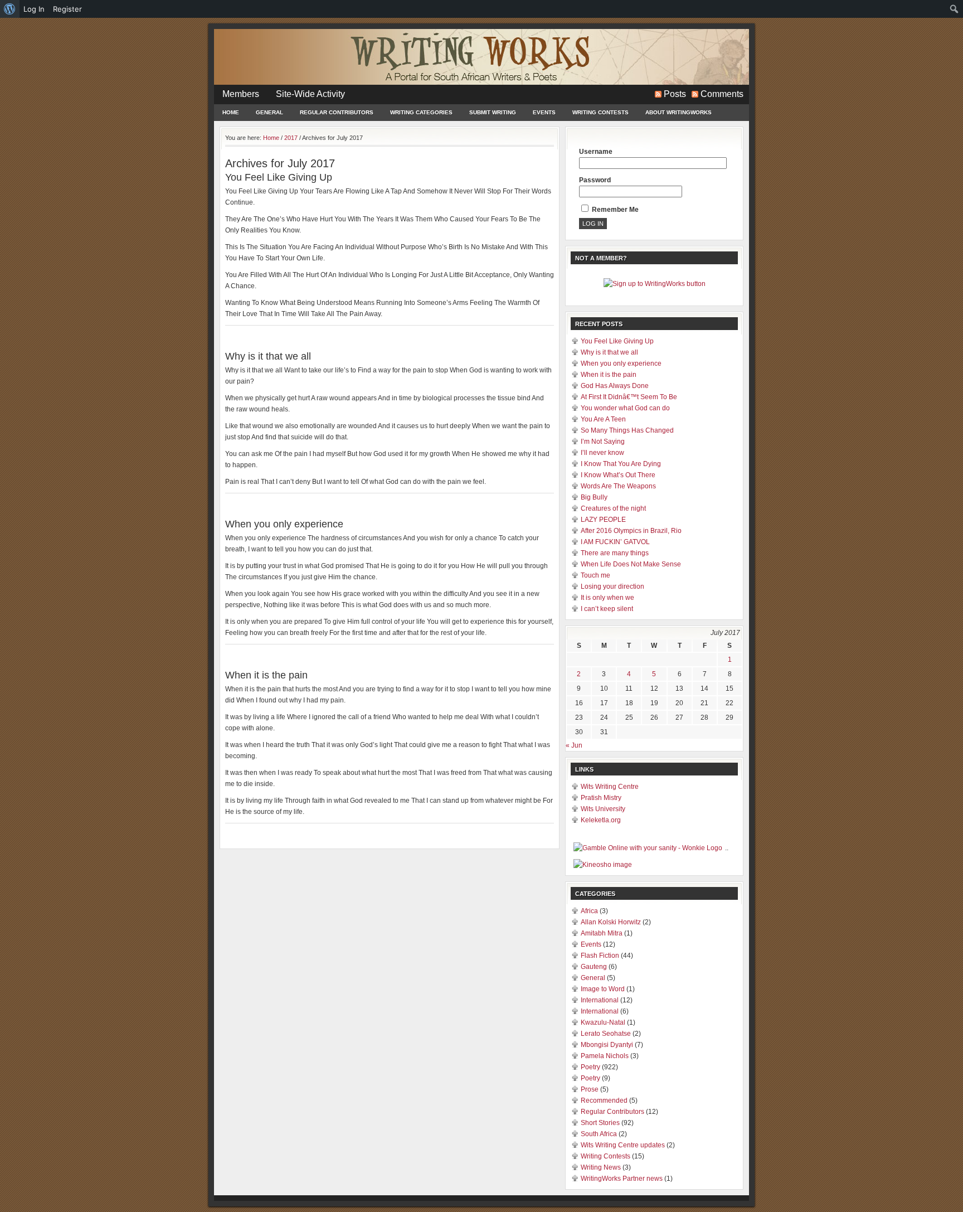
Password (595, 180)
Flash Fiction (600, 955)
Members (240, 94)
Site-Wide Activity (310, 94)
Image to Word (603, 989)
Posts (675, 94)
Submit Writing (492, 112)
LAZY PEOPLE (603, 519)
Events (544, 112)
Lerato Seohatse (606, 1034)
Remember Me (614, 210)
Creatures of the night (613, 508)
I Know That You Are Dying (621, 464)
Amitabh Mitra (601, 933)
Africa (589, 911)
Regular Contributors (336, 112)
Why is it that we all (268, 356)
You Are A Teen (603, 419)
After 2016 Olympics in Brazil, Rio (631, 531)
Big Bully (594, 497)
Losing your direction (612, 586)
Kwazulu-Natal (603, 1022)
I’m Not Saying (603, 441)
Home (230, 112)
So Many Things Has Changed (627, 430)
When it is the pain (266, 675)
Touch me (595, 575)
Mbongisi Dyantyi (607, 1045)
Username (595, 152)
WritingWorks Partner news (622, 1178)
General (269, 112)
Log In (34, 8)
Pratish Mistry (601, 798)
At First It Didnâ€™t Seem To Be (629, 397)
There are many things (615, 553)
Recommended (604, 1100)
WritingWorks (481, 57)
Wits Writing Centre (610, 787)
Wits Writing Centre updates (623, 1145)
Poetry (590, 1067)
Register (67, 8)
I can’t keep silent (607, 609)
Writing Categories (421, 112)
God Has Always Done (615, 386)
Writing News (601, 1167)
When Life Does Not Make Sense (631, 564)
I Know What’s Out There (618, 475)
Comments (722, 94)
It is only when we (607, 598)
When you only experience (284, 524)
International (600, 1000)
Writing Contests (600, 112)
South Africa (599, 1134)
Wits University (603, 809)
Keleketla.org (601, 820)
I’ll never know (602, 453)
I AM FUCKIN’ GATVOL (615, 542)
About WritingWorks (678, 112)
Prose (590, 1089)
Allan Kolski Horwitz (611, 922)
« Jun (574, 745)
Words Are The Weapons (618, 486)
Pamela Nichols (605, 1056)
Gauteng (594, 967)
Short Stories (600, 1123)
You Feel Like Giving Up (278, 177)
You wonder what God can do (625, 408)
